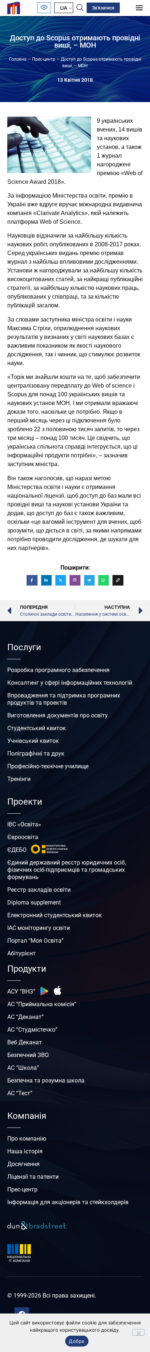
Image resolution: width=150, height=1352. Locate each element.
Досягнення (23, 1164)
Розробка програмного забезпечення (58, 670)
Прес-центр (43, 59)
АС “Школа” (23, 1067)
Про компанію (26, 1138)
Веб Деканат (24, 1042)
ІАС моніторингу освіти (38, 927)
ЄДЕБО (17, 849)
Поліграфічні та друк (35, 753)
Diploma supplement (34, 902)
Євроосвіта (22, 837)
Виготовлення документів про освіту (57, 715)
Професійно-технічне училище (47, 766)
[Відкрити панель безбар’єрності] (44, 7)
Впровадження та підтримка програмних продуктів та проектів (63, 699)
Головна (18, 59)
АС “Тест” (19, 1093)
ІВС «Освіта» (24, 824)
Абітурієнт (21, 953)
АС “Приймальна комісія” (41, 1004)
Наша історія (25, 1151)
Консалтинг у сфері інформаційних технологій (69, 682)
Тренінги (19, 779)
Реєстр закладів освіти (39, 889)
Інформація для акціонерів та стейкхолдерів (68, 1202)
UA (63, 8)
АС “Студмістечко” (32, 1029)
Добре (76, 1341)
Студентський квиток (36, 728)
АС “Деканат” (25, 1016)
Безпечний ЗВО (28, 1055)
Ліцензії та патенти (33, 1176)
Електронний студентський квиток (54, 915)
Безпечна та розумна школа (45, 1080)
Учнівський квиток (33, 740)
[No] (138, 1332)
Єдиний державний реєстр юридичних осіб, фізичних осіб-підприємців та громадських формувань (66, 870)
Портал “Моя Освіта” (35, 940)
